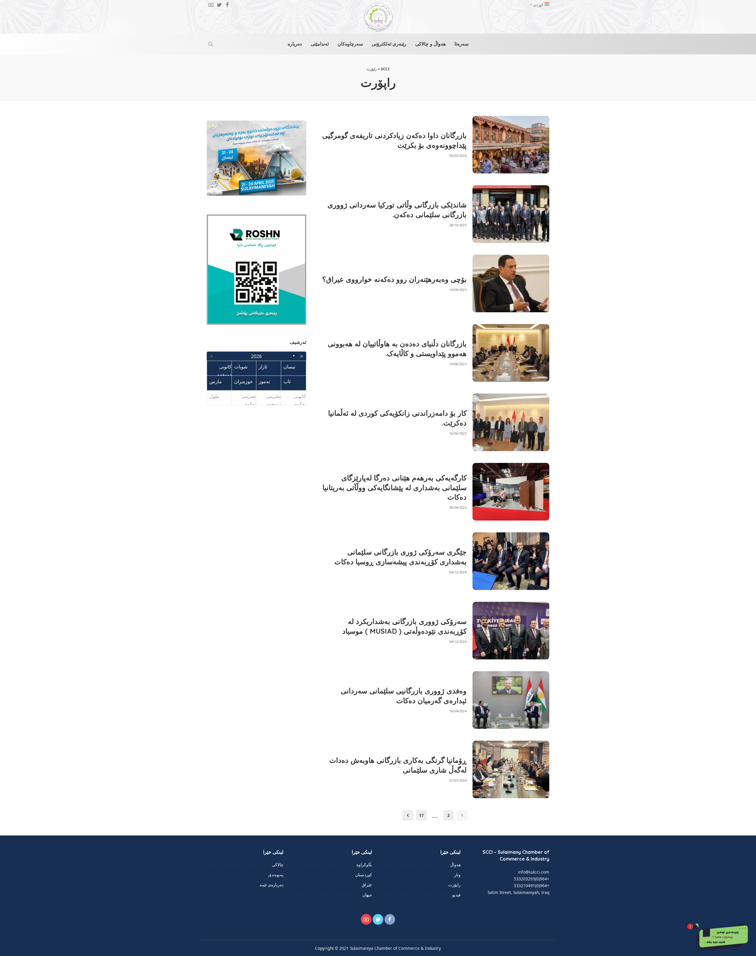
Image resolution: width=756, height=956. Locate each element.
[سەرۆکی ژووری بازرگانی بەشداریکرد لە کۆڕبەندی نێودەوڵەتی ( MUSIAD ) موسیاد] (510, 630)
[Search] (210, 44)
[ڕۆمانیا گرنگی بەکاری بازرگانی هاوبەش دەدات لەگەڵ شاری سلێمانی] (510, 769)
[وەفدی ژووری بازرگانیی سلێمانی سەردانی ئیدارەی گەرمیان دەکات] (510, 700)
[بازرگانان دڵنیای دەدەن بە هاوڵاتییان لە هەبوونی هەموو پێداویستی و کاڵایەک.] (510, 353)
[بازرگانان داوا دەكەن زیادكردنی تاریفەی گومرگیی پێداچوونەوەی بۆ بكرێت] (510, 144)
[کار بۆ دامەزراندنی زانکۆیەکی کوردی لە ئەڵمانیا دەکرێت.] (510, 422)
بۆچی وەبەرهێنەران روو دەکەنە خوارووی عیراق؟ (394, 279)
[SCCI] (378, 17)
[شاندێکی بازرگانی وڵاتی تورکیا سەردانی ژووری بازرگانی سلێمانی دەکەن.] (510, 214)
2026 (256, 356)
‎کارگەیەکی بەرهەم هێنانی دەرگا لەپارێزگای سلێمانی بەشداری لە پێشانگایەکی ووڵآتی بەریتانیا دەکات (394, 487)
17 (421, 815)
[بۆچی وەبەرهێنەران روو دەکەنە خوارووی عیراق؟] (510, 283)
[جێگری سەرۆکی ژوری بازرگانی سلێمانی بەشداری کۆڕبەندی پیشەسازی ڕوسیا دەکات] (510, 561)
